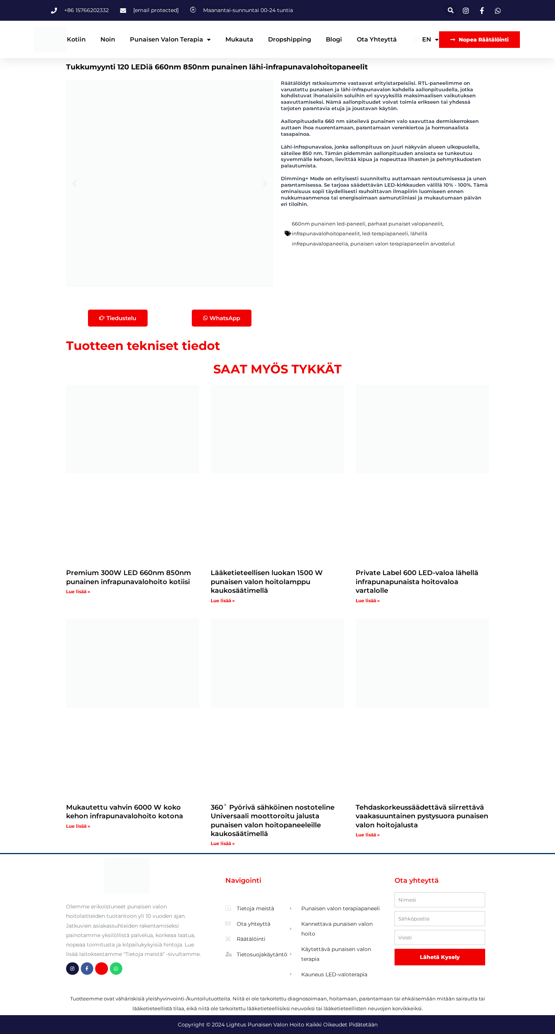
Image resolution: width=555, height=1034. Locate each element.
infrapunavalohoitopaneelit (326, 233)
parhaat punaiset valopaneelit (405, 224)
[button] (450, 10)
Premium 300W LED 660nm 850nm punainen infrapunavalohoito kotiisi (128, 577)
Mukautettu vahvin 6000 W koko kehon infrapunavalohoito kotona (124, 811)
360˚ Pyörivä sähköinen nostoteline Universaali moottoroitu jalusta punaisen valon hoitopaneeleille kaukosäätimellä (273, 820)
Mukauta (239, 39)
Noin (107, 39)
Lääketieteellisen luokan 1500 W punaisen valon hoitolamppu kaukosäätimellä (267, 582)
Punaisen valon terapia (166, 39)
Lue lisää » (78, 591)
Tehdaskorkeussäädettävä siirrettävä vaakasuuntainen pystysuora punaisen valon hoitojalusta (422, 816)
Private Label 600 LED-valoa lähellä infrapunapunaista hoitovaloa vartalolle (417, 582)
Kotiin (76, 39)
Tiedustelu (121, 318)
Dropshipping (289, 39)
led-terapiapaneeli (385, 233)
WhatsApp (225, 318)
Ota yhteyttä (377, 39)
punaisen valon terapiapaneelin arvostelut (402, 244)
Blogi (334, 39)
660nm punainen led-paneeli (328, 224)
